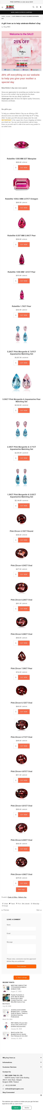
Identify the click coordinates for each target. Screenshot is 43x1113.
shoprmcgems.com (8, 98)
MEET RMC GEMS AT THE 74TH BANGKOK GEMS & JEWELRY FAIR (19, 987)
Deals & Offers (12, 897)
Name (8, 925)
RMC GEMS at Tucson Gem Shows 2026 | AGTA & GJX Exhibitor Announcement (19, 1024)
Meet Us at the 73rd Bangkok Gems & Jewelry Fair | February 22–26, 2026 (19, 1034)
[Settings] (40, 7)
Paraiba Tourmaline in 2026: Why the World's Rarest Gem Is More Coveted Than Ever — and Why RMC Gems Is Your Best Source (15, 999)
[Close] (41, 1095)
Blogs (8, 16)
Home (3, 16)
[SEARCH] (33, 7)
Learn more (18, 1104)
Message (10, 942)
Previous (6, 910)
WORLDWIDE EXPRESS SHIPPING (21, 12)
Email (8, 933)
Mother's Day (22, 897)
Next (38, 910)
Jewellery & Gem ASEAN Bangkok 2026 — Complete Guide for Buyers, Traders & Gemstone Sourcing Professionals (19, 1013)
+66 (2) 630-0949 (10, 1085)
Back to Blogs (22, 977)
